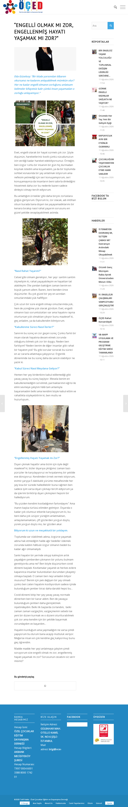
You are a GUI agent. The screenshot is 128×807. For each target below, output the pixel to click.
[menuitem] (114, 7)
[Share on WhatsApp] (45, 685)
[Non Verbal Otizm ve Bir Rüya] (125, 403)
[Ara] (114, 7)
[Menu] (121, 7)
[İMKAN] (2, 403)
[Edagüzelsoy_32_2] (45, 59)
